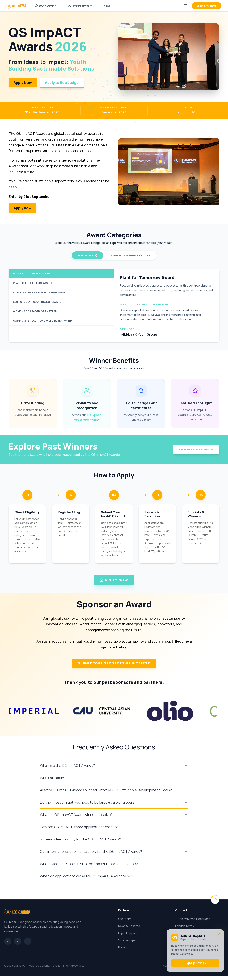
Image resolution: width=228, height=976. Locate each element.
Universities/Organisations (129, 255)
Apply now (22, 208)
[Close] (218, 934)
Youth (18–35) (87, 255)
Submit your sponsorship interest (114, 663)
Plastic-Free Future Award (32, 283)
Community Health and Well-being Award (42, 320)
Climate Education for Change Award (40, 292)
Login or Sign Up (206, 5)
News (107, 5)
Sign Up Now (193, 963)
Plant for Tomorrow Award (33, 273)
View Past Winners (194, 449)
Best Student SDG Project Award (37, 301)
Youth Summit (47, 5)
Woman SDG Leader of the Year (35, 311)
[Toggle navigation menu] (185, 5)
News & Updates (129, 926)
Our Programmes (78, 5)
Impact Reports (128, 933)
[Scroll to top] (215, 899)
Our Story (124, 919)
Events (122, 947)
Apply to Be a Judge (62, 82)
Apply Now (23, 82)
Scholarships (126, 940)
